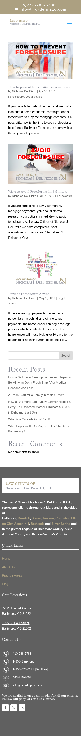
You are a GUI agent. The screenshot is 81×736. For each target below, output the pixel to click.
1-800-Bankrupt (23, 661)
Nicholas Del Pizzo (24, 91)
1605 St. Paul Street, (16, 623)
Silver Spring (61, 523)
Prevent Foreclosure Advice (28, 294)
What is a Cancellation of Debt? (29, 419)
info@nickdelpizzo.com (28, 685)
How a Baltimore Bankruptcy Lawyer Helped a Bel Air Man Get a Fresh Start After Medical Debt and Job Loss (39, 383)
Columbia (62, 518)
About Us (8, 567)
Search (66, 355)
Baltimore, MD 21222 (16, 613)
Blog (5, 584)
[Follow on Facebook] (5, 707)
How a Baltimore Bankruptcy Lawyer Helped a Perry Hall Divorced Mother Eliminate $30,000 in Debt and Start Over (39, 407)
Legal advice (34, 96)
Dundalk (24, 518)
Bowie (36, 518)
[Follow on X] (13, 707)
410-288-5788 (22, 653)
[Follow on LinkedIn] (22, 707)
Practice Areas (12, 575)
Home (6, 558)
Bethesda (37, 523)
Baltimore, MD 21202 (16, 628)
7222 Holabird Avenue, (17, 608)
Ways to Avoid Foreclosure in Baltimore (38, 191)
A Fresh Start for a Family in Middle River (36, 395)
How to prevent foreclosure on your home (39, 87)
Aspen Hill (21, 523)
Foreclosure (16, 96)
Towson (48, 518)
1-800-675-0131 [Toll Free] (30, 669)
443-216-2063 (22, 677)
